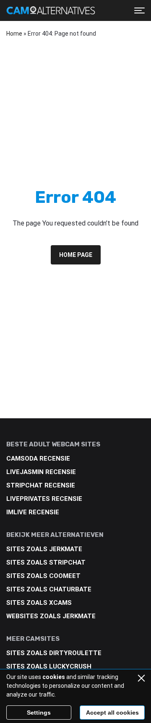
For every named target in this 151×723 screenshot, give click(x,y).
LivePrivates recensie (44, 499)
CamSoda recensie (38, 458)
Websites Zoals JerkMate (51, 616)
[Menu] (139, 10)
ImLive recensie (32, 512)
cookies (53, 677)
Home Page (75, 254)
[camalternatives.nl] (50, 10)
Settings (39, 712)
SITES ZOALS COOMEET (43, 576)
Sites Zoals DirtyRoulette (54, 653)
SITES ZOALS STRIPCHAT (46, 562)
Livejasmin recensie (41, 472)
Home (14, 33)
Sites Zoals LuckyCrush (48, 666)
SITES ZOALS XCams (39, 602)
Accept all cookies (112, 712)
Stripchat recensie (40, 485)
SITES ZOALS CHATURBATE (48, 589)
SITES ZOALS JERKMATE (44, 549)
